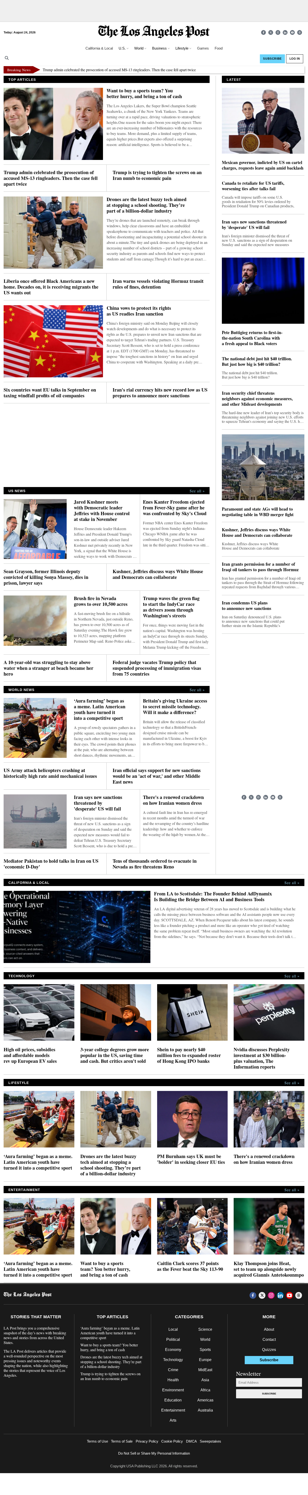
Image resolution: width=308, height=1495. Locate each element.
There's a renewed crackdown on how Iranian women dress (173, 800)
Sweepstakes (210, 1441)
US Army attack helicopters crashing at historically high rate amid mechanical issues (50, 773)
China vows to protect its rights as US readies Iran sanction (139, 311)
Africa (205, 1390)
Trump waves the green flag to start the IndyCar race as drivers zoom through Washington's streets (171, 607)
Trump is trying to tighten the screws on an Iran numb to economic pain (157, 175)
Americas (205, 1400)
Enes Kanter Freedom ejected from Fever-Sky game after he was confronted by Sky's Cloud (174, 507)
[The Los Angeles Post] (154, 32)
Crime (173, 1370)
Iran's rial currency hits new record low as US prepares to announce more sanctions (160, 393)
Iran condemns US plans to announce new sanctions (246, 605)
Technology (173, 1360)
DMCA (191, 1441)
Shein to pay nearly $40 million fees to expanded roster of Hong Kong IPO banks (189, 1055)
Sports (205, 1350)
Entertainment (173, 1410)
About (269, 1329)
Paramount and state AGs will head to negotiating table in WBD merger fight (258, 511)
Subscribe (269, 1393)
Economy (173, 1350)
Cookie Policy (172, 1441)
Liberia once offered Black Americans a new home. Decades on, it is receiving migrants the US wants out (51, 287)
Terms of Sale (122, 1441)
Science (205, 1329)
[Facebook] (263, 32)
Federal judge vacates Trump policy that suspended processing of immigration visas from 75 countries (157, 668)
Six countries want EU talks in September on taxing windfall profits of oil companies (50, 393)
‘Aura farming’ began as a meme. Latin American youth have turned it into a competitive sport (99, 709)
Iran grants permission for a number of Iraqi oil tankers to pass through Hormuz (260, 566)
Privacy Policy (147, 1441)
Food (219, 48)
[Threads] (299, 32)
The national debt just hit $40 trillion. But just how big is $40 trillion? (257, 361)
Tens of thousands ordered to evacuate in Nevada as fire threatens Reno (155, 864)
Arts (173, 1420)
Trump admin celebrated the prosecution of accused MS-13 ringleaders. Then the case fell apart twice (90, 69)
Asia (205, 1380)
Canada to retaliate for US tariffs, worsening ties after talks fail (253, 185)
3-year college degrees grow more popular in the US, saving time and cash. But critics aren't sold (114, 1055)
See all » (197, 490)
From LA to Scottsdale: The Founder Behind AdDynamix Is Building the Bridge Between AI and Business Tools (213, 896)
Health (173, 1380)
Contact (269, 1339)
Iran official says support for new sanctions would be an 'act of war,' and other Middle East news (157, 776)
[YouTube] (292, 32)
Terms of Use (97, 1441)
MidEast (205, 1370)
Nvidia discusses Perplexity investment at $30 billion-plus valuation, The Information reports (262, 1058)
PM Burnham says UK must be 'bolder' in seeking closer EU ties (191, 1159)
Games (203, 48)
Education (173, 1400)
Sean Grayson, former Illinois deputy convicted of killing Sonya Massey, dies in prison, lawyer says (46, 577)
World (205, 1339)
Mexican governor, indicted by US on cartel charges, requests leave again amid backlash (262, 165)
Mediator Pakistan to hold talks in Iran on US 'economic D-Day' (51, 864)
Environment (173, 1390)
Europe (205, 1360)
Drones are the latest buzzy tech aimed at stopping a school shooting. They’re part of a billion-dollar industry (146, 205)
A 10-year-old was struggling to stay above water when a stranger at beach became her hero (48, 668)
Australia (205, 1410)
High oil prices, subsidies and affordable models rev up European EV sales (30, 1055)
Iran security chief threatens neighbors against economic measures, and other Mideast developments (257, 398)
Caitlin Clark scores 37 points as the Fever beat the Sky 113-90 (190, 1266)
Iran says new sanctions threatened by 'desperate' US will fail (98, 803)
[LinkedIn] (285, 32)
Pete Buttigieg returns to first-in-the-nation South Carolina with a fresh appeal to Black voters (252, 338)
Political (173, 1339)
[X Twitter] (270, 32)
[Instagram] (278, 32)
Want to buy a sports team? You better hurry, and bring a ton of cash (144, 93)
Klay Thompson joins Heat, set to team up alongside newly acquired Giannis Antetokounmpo (269, 1269)
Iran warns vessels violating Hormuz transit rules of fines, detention (158, 284)
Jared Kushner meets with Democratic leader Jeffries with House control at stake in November (102, 510)
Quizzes (269, 1350)
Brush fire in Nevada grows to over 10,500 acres (101, 601)
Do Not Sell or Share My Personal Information (154, 1453)
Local (173, 1329)
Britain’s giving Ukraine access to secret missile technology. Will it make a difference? (175, 706)
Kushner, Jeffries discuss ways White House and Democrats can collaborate (158, 574)
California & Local (99, 48)
